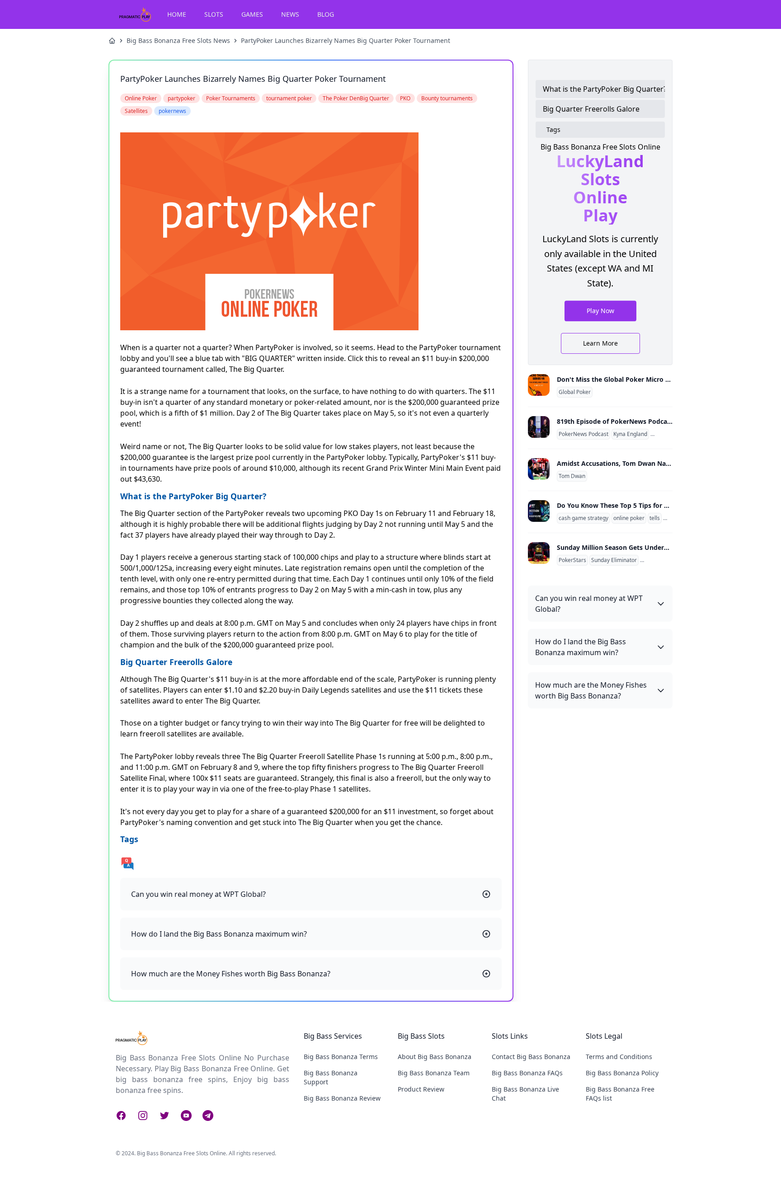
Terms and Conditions (619, 1056)
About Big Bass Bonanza (434, 1056)
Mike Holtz (665, 434)
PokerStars (572, 560)
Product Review (421, 1089)
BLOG (325, 14)
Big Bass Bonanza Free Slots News (178, 40)
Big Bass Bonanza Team (434, 1073)
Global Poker (575, 392)
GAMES (252, 14)
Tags (553, 129)
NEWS (290, 14)
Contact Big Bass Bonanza (531, 1056)
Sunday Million (660, 560)
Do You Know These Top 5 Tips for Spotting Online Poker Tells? (654, 505)
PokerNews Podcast (583, 434)
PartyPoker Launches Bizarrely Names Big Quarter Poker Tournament (345, 40)
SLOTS (213, 14)
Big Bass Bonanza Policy (622, 1073)
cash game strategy (583, 518)
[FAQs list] (311, 863)
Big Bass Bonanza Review (342, 1098)
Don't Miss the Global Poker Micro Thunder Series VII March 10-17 (659, 379)
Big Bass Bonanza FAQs (527, 1073)
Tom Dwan (572, 476)
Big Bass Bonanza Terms (341, 1056)
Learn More (600, 343)
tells (654, 518)
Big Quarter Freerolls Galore (591, 109)
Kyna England (630, 434)
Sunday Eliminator (614, 560)
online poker (629, 518)
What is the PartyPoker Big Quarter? (604, 89)
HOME (176, 14)
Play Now (600, 310)
